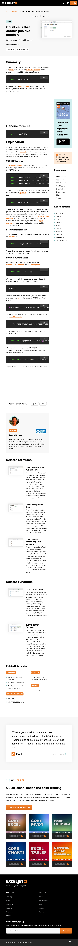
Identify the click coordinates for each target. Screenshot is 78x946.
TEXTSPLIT (60, 237)
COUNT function (15, 165)
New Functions (61, 240)
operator (22, 193)
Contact (41, 908)
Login (74, 3)
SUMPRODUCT (22, 50)
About (41, 897)
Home (7, 11)
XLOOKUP (59, 213)
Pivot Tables (60, 186)
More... (58, 198)
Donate (41, 912)
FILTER (58, 216)
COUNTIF (10, 50)
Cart (67, 3)
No (44, 404)
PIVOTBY (59, 225)
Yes (36, 404)
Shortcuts (9, 912)
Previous (35, 16)
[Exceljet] (16, 883)
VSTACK (59, 231)
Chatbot (59, 195)
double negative (16, 317)
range (11, 70)
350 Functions (61, 180)
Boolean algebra (34, 265)
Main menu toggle (3, 3)
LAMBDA (59, 228)
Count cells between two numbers (35, 468)
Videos (8, 900)
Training (19, 780)
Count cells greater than (16, 683)
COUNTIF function (33, 70)
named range (24, 86)
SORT (58, 219)
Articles (8, 916)
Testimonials (43, 900)
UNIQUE (59, 234)
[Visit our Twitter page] (70, 943)
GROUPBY (59, 222)
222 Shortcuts (61, 183)
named (23, 152)
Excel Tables (60, 189)
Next (44, 16)
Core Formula (36, 690)
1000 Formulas (61, 177)
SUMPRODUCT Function (32, 626)
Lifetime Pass (61, 162)
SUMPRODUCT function (15, 265)
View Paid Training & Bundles (19, 807)
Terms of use (27, 942)
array (20, 298)
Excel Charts (60, 192)
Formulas (14, 11)
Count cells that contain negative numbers (33, 541)
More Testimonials (56, 754)
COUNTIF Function (34, 589)
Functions (9, 904)
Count (9, 21)
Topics (41, 904)
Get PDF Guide (62, 142)
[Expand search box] (63, 3)
